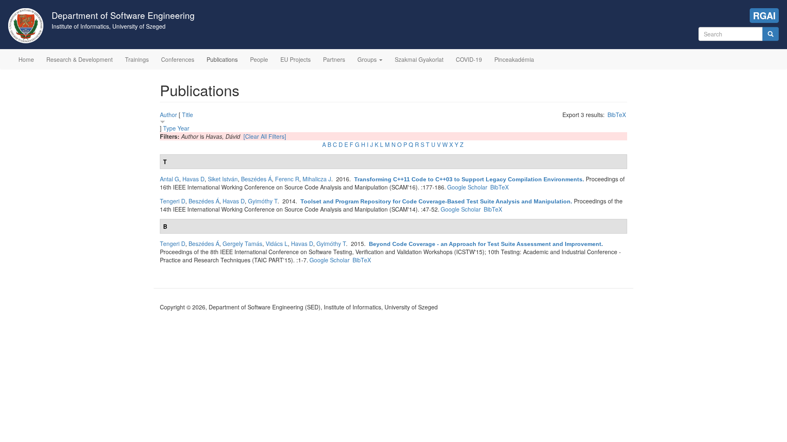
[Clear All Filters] (264, 136)
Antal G (169, 179)
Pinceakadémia (514, 59)
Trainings (137, 59)
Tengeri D (172, 201)
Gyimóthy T (262, 201)
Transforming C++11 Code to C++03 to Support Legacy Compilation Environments (468, 179)
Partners (334, 59)
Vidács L (277, 243)
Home (26, 59)
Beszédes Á (256, 179)
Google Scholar (467, 187)
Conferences (177, 59)
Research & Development (79, 59)
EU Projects (295, 59)
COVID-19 (469, 59)
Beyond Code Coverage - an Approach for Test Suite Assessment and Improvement (485, 244)
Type (169, 128)
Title (187, 114)
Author (168, 114)
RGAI (764, 15)
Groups (367, 59)
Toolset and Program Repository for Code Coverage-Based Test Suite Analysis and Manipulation (435, 201)
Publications (222, 59)
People (259, 59)
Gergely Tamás (242, 243)
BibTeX (616, 114)
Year (183, 128)
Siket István (223, 179)
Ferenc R (287, 179)
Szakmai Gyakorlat (419, 59)
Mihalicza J (317, 179)
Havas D (193, 179)
